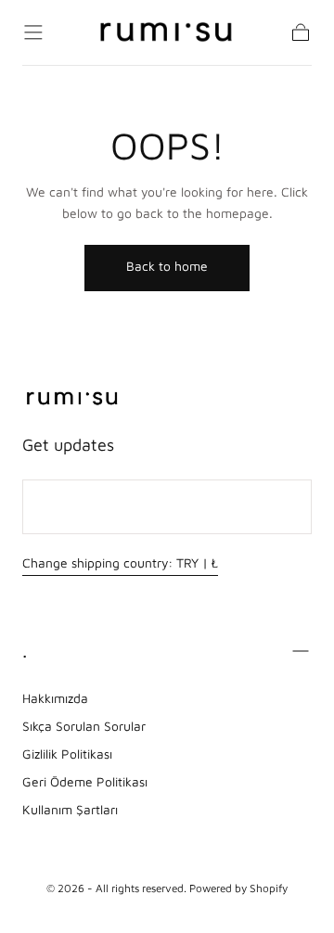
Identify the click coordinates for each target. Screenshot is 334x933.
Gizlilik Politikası (67, 754)
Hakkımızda (55, 698)
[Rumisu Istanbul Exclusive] (72, 399)
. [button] (24, 650)
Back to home (167, 266)
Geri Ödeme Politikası (85, 781)
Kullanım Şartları (70, 809)
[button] (33, 32)
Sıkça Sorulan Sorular (84, 726)
